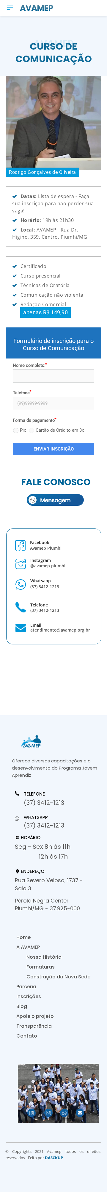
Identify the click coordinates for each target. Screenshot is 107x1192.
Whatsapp (40, 580)
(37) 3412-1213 (44, 586)
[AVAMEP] (56, 741)
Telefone (39, 605)
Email (35, 625)
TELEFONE (34, 794)
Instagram (40, 560)
